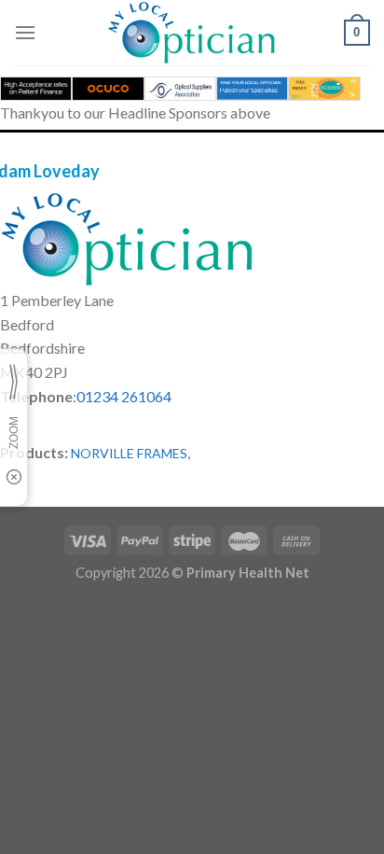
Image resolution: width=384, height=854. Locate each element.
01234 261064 (123, 396)
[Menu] (25, 32)
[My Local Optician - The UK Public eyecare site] (192, 32)
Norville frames (129, 453)
